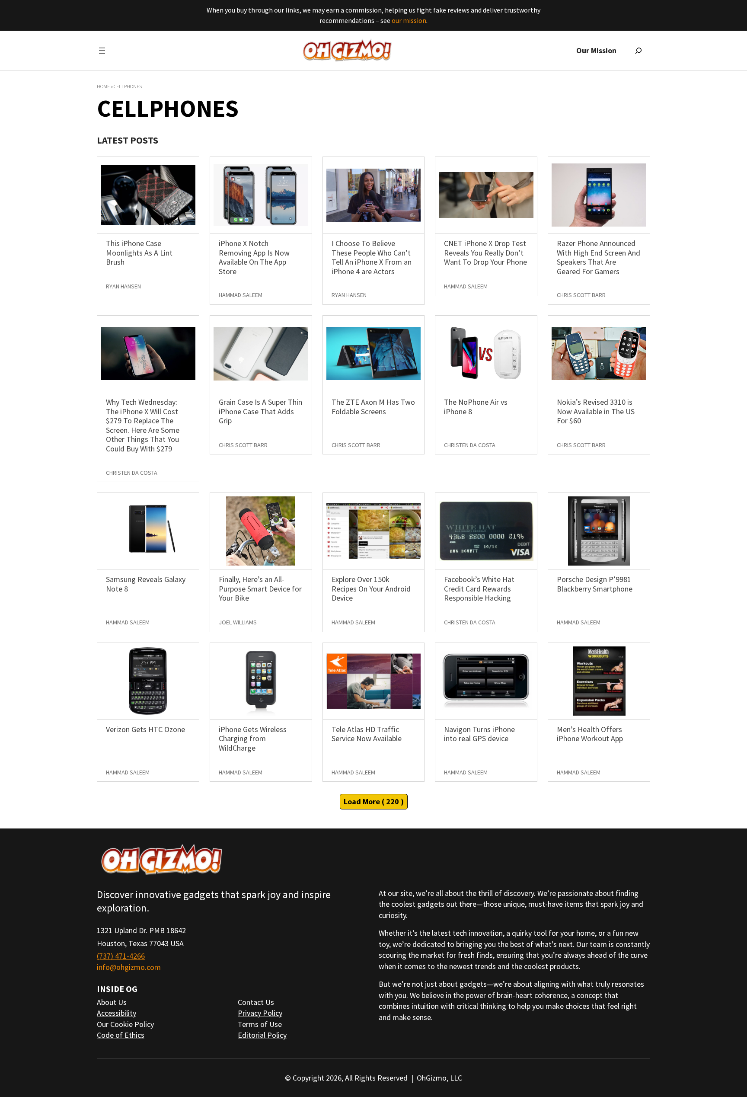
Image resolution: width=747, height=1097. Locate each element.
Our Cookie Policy (125, 1024)
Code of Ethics (120, 1035)
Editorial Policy (262, 1035)
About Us (112, 1002)
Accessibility (116, 1013)
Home (103, 86)
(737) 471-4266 (121, 956)
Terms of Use (260, 1024)
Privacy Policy (260, 1013)
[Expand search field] (638, 50)
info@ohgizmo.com (129, 967)
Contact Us (256, 1002)
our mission (409, 20)
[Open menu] (102, 50)
